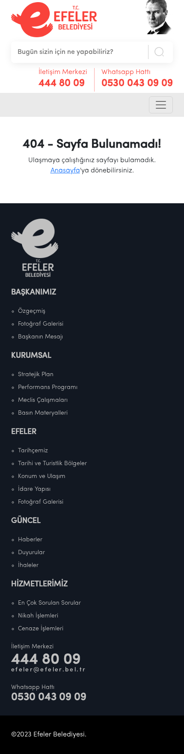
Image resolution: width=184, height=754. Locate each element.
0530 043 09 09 (137, 83)
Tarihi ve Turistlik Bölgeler (52, 463)
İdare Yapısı (34, 489)
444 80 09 (62, 83)
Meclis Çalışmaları (43, 400)
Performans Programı (47, 387)
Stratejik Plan (35, 374)
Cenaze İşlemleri (40, 629)
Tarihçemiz (33, 451)
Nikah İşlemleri (38, 616)
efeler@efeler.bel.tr (48, 670)
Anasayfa (65, 170)
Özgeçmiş (31, 311)
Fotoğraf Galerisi (40, 324)
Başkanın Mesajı (40, 337)
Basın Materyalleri (43, 413)
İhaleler (28, 565)
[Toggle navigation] (161, 104)
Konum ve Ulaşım (41, 476)
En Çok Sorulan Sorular (49, 603)
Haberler (30, 540)
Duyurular (31, 552)
